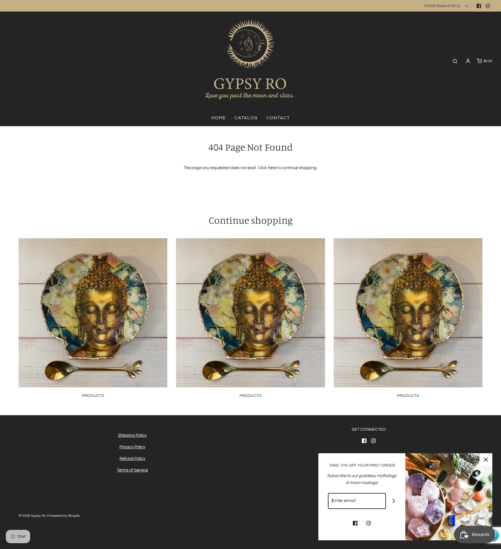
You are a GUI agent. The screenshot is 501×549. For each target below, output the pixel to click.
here (272, 168)
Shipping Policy (132, 435)
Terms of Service (132, 470)
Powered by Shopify (64, 516)
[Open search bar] (455, 61)
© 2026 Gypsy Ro (33, 516)
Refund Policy (132, 458)
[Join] (394, 501)
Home (218, 118)
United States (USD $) (442, 5)
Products (93, 396)
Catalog (246, 118)
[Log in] (467, 61)
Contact (278, 118)
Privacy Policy (132, 447)
